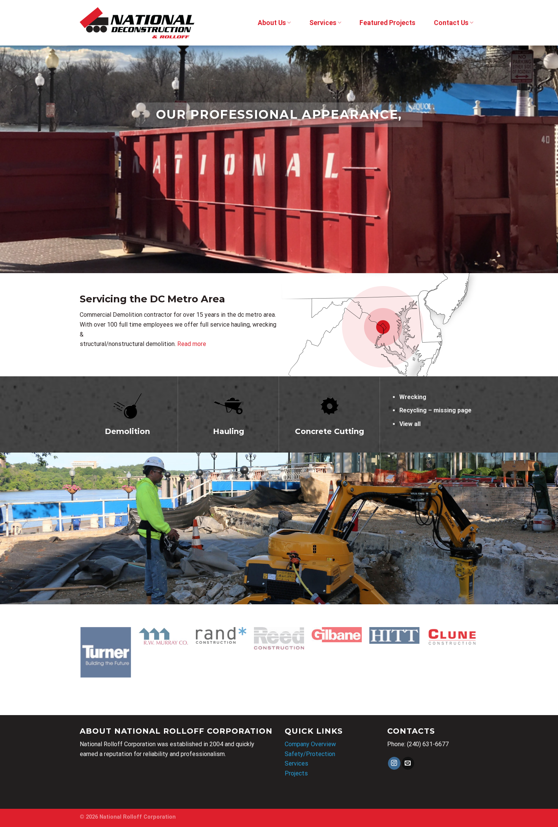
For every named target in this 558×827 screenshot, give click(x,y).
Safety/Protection (310, 754)
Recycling (413, 410)
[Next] (537, 159)
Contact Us (451, 23)
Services (322, 23)
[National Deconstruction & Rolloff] (137, 22)
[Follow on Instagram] (394, 763)
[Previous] (21, 159)
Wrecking (412, 397)
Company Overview (310, 744)
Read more (191, 343)
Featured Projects (387, 23)
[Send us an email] (408, 763)
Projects (296, 773)
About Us (272, 23)
